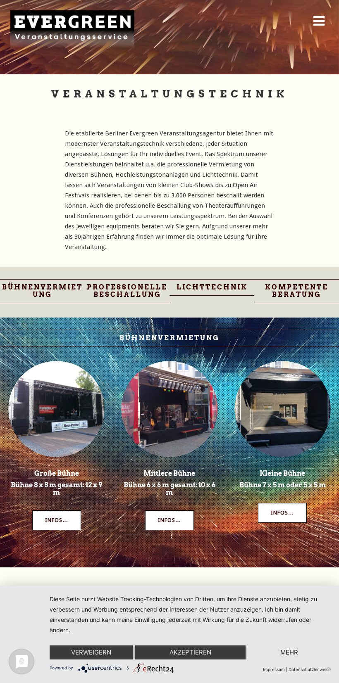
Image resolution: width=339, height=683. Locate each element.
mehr (289, 652)
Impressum (274, 669)
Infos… (56, 520)
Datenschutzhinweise (310, 669)
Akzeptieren (190, 652)
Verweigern (91, 652)
